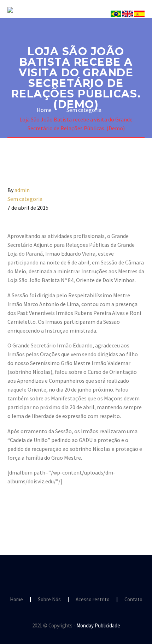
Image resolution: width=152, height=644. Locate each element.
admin (22, 189)
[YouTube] (85, 574)
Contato (133, 599)
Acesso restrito (93, 599)
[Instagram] (76, 574)
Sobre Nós (107, 20)
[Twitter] (22, 510)
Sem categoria (24, 198)
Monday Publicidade (98, 625)
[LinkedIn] (53, 510)
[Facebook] (12, 510)
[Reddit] (63, 510)
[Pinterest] (32, 510)
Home (16, 599)
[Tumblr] (43, 510)
